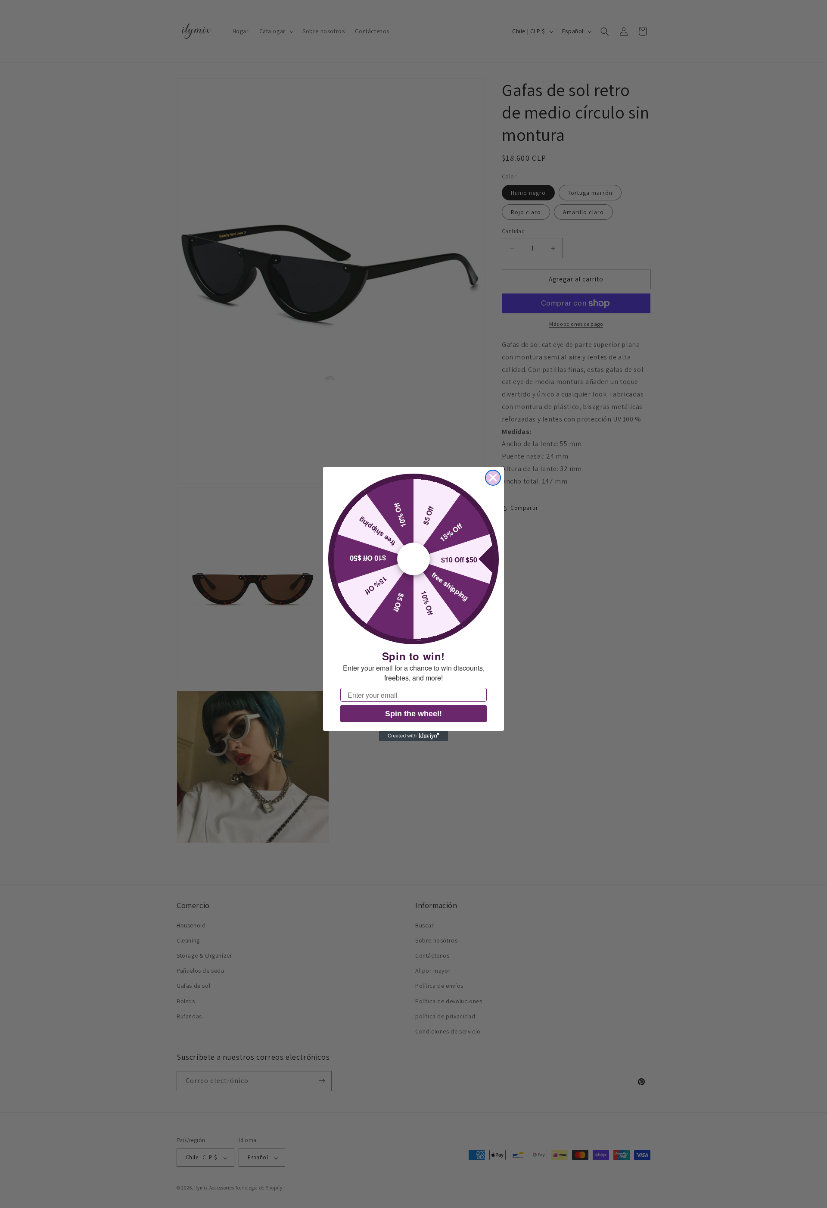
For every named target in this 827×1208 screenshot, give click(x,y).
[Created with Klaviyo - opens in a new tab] (413, 736)
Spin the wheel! (413, 713)
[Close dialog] (493, 477)
